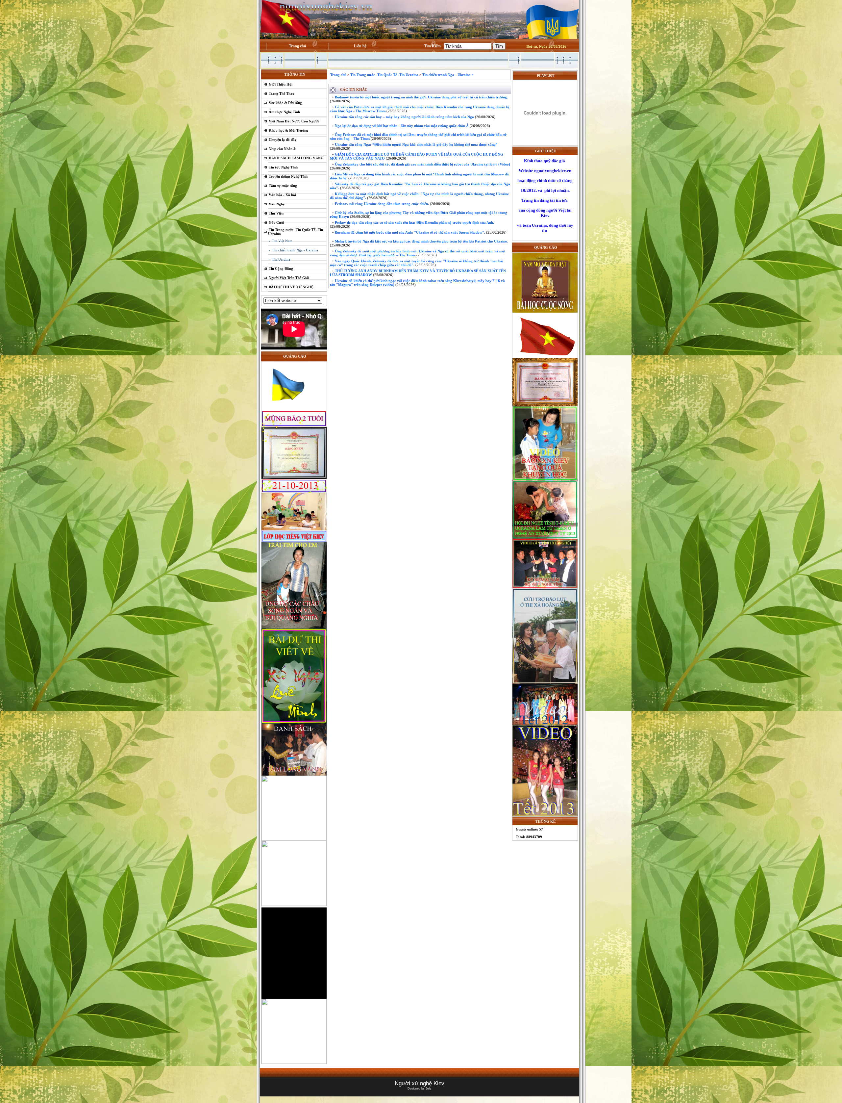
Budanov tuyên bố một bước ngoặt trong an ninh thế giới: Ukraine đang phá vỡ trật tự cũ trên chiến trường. (421, 97)
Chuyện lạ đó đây (283, 139)
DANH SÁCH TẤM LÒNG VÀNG (296, 158)
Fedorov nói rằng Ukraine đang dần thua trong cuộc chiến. (381, 204)
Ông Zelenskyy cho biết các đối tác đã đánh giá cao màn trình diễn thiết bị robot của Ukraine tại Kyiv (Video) (422, 164)
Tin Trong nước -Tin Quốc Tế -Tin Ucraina (384, 75)
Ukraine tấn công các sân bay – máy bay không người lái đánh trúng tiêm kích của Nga (404, 117)
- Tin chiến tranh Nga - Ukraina (293, 250)
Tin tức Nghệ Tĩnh (283, 167)
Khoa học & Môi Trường (288, 130)
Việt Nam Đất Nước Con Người (294, 121)
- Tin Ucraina (279, 259)
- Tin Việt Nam (280, 241)
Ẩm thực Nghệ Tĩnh (284, 112)
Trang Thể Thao (281, 93)
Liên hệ (360, 46)
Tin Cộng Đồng (281, 268)
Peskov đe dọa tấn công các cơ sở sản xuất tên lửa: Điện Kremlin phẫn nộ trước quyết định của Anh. (414, 222)
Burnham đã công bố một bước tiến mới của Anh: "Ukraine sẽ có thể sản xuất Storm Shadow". (409, 232)
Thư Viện (276, 213)
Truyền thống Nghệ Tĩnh (288, 176)
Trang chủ (297, 46)
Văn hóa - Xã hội (282, 195)
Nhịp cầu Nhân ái (282, 149)
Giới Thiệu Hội (280, 84)
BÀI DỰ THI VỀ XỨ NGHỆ (291, 287)
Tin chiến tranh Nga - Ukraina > (448, 75)
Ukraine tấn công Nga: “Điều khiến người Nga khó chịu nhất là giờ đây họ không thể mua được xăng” (416, 144)
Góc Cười (276, 222)
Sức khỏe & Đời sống (285, 103)
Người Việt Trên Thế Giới (289, 278)
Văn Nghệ (277, 204)
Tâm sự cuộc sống (283, 186)
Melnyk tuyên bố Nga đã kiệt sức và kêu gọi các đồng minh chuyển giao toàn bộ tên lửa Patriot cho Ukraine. (421, 241)
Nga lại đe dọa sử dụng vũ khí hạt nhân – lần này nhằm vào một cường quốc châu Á (401, 126)
